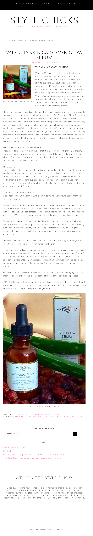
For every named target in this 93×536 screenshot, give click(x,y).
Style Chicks (45, 20)
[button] (2, 2)
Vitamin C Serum (77, 417)
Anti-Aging (40, 414)
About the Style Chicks (14, 447)
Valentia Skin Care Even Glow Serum (44, 55)
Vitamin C (64, 417)
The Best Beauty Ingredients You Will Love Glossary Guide (32, 458)
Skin (12, 417)
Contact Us (8, 451)
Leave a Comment (51, 62)
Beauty (49, 414)
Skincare (57, 414)
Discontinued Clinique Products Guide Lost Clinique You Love (33, 454)
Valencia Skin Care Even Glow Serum (42, 417)
